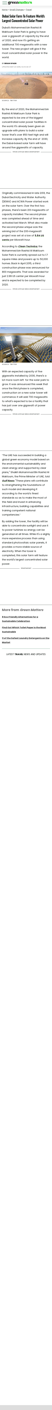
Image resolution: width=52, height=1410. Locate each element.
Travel (29, 9)
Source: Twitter (9, 100)
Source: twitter (9, 364)
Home (5, 9)
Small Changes (17, 9)
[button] (5, 3)
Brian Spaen (10, 63)
